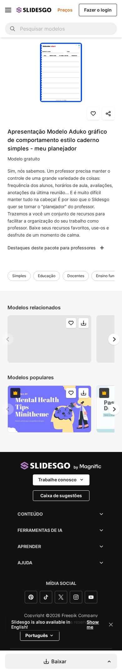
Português (36, 635)
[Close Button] (111, 625)
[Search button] (12, 28)
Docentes (75, 275)
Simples (19, 275)
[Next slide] (113, 339)
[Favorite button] (93, 113)
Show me (93, 625)
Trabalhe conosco (57, 479)
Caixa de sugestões (61, 495)
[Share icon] (108, 113)
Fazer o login (98, 9)
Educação (46, 275)
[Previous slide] (8, 339)
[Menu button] (8, 10)
